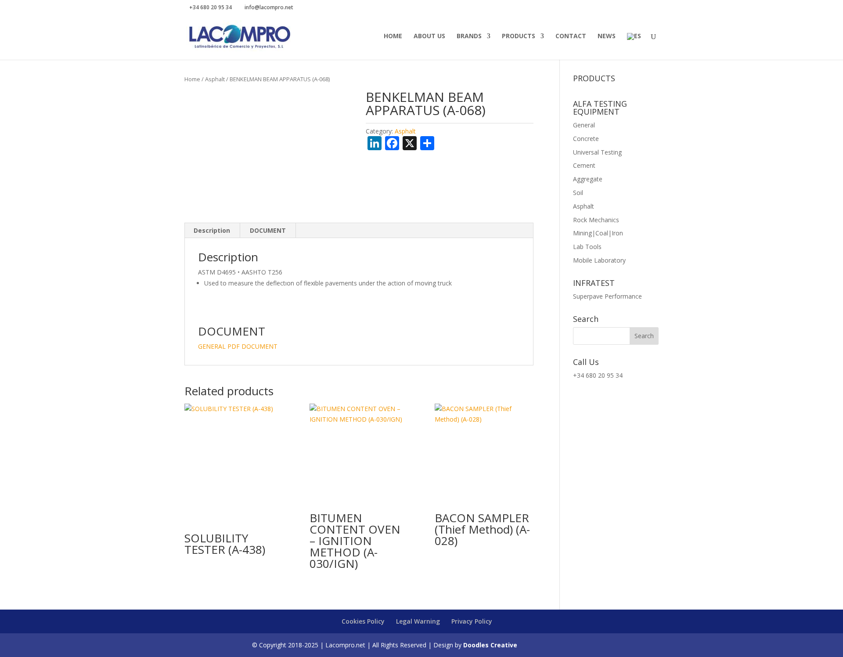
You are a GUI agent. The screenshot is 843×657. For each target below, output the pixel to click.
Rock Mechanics (596, 220)
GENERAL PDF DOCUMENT (237, 346)
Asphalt (215, 79)
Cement (584, 165)
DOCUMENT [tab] (268, 230)
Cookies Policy (363, 621)
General (584, 125)
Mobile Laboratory (599, 260)
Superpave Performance (607, 296)
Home (393, 36)
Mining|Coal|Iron (598, 233)
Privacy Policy (471, 621)
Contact (570, 36)
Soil (578, 192)
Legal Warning (418, 621)
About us (429, 36)
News (607, 36)
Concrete (586, 138)
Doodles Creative (490, 645)
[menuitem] (634, 46)
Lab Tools (587, 246)
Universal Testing (597, 152)
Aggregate (587, 179)
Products (518, 36)
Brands (469, 36)
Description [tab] (212, 230)
